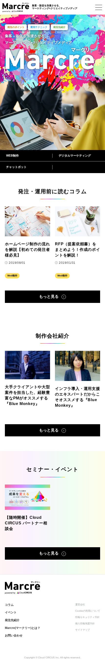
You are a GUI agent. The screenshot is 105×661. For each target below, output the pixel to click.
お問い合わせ (13, 635)
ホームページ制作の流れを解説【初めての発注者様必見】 (27, 249)
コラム (9, 605)
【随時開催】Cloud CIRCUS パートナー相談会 (26, 523)
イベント (11, 612)
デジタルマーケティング (75, 155)
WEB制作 (12, 155)
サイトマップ (82, 629)
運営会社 (80, 604)
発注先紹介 (12, 620)
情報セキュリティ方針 (87, 617)
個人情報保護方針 (85, 623)
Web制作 (12, 275)
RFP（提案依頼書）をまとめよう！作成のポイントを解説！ (77, 249)
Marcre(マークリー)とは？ (22, 628)
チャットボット (16, 167)
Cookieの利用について (87, 610)
